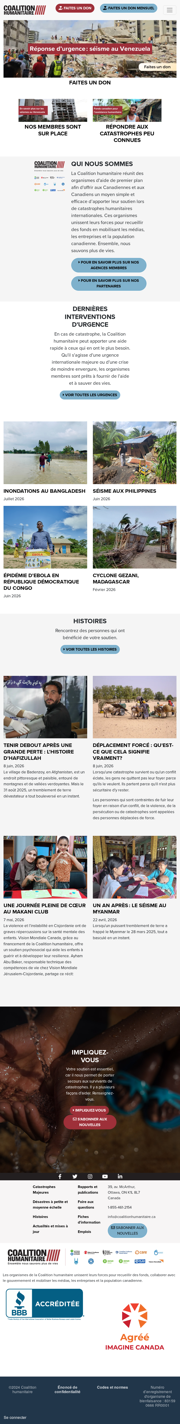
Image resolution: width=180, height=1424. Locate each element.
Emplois (84, 1231)
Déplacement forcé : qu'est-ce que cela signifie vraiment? (133, 751)
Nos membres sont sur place (53, 130)
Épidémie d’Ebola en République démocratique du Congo (41, 581)
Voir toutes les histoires (91, 649)
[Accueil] (25, 10)
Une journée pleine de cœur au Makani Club (45, 908)
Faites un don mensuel (130, 8)
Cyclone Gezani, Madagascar (116, 578)
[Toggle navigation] (169, 10)
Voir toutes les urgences (90, 395)
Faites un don (77, 8)
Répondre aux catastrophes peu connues (127, 133)
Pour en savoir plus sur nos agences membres (109, 265)
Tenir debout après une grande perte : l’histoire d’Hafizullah (39, 751)
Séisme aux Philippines (124, 491)
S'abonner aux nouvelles (92, 1122)
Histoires (40, 1216)
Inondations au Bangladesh (45, 491)
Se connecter (15, 1417)
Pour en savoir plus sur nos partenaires (109, 283)
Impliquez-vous (90, 1110)
